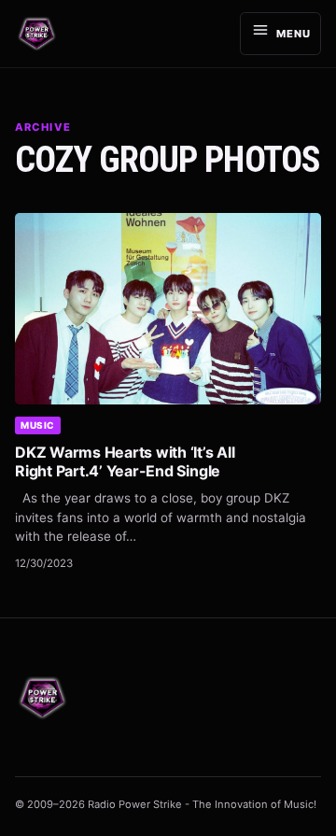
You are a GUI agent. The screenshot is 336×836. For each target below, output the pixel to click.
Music (38, 425)
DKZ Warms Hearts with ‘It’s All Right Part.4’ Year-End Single (125, 461)
